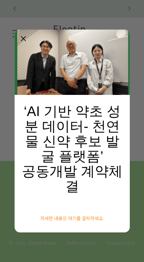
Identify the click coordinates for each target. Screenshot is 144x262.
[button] (23, 38)
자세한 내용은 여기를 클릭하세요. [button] (72, 218)
